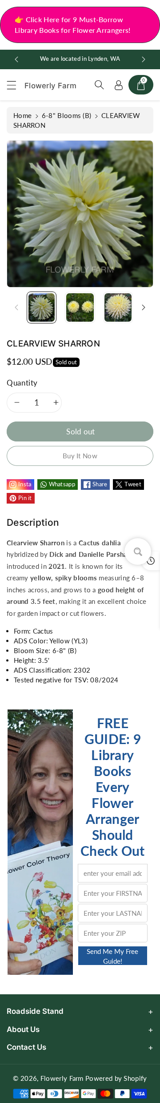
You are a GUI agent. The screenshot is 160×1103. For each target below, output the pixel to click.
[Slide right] (143, 307)
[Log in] (118, 85)
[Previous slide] (16, 59)
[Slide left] (16, 307)
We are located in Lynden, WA (80, 58)
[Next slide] (143, 59)
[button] (15, 85)
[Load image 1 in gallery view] (41, 307)
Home (22, 115)
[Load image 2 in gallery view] (80, 307)
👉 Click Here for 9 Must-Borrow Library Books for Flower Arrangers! (73, 24)
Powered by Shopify (116, 1078)
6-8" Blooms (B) (67, 115)
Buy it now (80, 456)
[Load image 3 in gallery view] (118, 307)
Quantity (22, 382)
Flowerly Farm (62, 1078)
